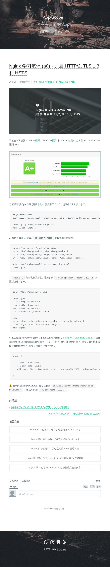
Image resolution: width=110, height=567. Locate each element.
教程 (27, 82)
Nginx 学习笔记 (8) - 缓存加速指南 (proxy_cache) (55, 429)
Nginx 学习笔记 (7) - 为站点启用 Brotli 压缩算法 (55, 448)
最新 (92, 486)
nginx (41, 82)
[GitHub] (46, 542)
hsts (73, 82)
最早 (98, 486)
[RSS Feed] (64, 542)
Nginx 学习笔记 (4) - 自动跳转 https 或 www (74, 413)
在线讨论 (25, 480)
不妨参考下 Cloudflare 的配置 (78, 337)
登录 (98, 480)
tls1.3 (67, 82)
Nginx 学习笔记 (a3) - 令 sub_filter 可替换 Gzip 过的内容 (55, 458)
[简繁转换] (52, 542)
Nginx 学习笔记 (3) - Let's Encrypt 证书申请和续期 (40, 407)
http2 (61, 82)
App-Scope (53, 17)
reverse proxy (51, 82)
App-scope (61, 549)
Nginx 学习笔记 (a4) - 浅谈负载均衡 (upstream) (55, 439)
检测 (37, 140)
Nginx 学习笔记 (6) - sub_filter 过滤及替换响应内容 (55, 467)
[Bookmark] (58, 542)
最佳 (86, 486)
